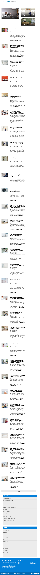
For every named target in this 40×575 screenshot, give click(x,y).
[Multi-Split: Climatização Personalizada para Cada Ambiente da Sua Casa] (10, 13)
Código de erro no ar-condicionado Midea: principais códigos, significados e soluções (17, 190)
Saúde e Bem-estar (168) (7, 516)
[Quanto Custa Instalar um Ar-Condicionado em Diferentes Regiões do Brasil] (28, 12)
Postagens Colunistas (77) (7, 514)
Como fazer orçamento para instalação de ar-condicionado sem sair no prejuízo (17, 128)
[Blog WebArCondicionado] (11, 2)
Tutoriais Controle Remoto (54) (8, 522)
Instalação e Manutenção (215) (8, 505)
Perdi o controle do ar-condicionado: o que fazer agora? (17, 265)
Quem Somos (20, 569)
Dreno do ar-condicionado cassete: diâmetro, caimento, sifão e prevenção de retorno (17, 62)
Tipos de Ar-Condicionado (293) (8, 520)
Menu (4, 1)
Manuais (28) (5, 509)
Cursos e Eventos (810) (7, 502)
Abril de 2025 (5, 550)
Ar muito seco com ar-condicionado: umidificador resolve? (17, 328)
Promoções (31, 564)
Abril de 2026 (5, 537)
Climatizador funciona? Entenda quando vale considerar (16, 221)
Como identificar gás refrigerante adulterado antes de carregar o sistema (17, 30)
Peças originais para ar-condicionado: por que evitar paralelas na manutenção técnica (17, 112)
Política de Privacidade (16, 573)
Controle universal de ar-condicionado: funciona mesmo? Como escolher (17, 280)
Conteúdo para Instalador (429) (8, 500)
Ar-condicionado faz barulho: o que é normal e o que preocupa (17, 344)
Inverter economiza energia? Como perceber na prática (17, 478)
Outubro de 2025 (6, 541)
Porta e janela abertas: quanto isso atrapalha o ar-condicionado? (17, 376)
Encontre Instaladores (32, 563)
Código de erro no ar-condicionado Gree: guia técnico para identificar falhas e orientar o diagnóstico (17, 143)
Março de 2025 (5, 552)
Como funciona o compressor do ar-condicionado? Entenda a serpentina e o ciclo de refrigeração (17, 206)
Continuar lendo (18, 40)
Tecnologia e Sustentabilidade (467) (9, 518)
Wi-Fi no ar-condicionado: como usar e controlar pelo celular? (16, 391)
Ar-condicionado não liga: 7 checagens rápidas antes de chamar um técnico (17, 405)
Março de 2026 (5, 539)
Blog (19, 562)
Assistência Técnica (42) (7, 498)
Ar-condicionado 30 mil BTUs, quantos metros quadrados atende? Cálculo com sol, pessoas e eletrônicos (17, 95)
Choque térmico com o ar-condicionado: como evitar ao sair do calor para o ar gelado (17, 420)
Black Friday (20, 564)
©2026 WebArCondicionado (5, 573)
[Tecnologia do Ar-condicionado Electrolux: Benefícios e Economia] (28, 21)
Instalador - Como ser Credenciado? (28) (9, 507)
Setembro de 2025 (6, 543)
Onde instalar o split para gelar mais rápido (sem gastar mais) (17, 464)
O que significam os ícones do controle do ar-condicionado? (16, 235)
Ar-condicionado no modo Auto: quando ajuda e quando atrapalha (17, 298)
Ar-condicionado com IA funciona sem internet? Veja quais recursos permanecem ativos (17, 46)
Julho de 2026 (5, 532)
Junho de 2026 (5, 534)
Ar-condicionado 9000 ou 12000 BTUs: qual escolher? (16, 313)
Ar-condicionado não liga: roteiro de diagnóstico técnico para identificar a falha (17, 175)
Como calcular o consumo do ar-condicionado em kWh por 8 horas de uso (17, 449)
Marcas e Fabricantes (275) (7, 511)
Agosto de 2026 (6, 530)
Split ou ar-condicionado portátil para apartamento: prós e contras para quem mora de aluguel (17, 361)
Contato (19, 566)
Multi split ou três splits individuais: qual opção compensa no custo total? (17, 79)
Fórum (19, 563)
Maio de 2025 (5, 548)
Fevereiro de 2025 (6, 554)
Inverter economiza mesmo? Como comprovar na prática (17, 435)
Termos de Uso (23, 573)
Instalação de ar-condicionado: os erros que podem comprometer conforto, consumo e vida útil (17, 159)
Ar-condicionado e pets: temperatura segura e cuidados (16, 250)
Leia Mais (12, 567)
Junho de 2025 (5, 546)
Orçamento (31, 562)
